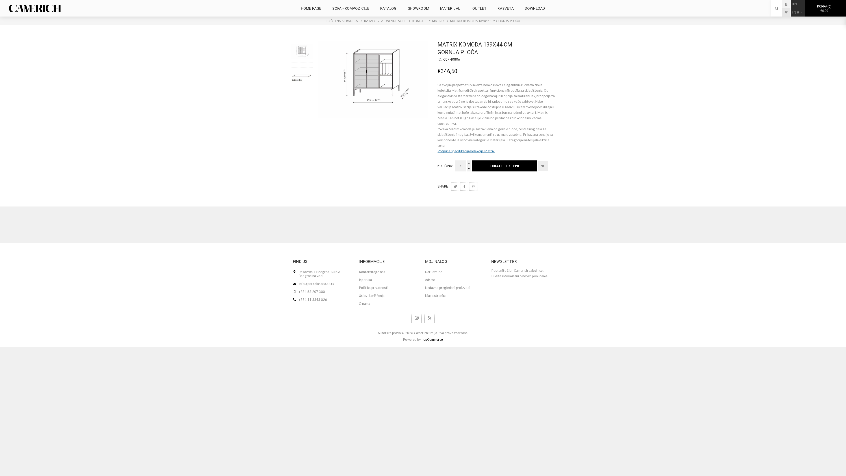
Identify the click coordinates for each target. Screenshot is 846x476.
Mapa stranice (436, 296)
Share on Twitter (455, 186)
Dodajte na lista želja (543, 166)
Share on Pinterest (473, 186)
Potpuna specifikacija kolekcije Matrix (466, 151)
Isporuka (365, 280)
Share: (443, 186)
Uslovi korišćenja (371, 296)
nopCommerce (432, 339)
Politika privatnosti (373, 288)
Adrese (430, 280)
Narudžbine (433, 272)
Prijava (789, 4)
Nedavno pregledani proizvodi (447, 288)
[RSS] (429, 318)
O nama (364, 303)
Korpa (823, 8)
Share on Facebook (464, 186)
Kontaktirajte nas (372, 272)
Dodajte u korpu (504, 166)
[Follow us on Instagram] (416, 318)
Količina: (445, 166)
